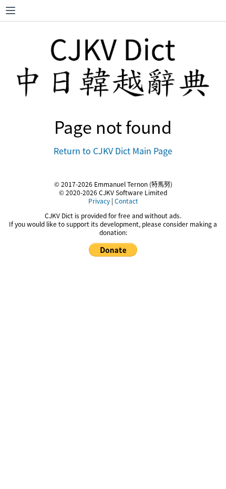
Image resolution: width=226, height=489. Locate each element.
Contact (126, 200)
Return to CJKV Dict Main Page (113, 150)
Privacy (99, 200)
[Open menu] (10, 10)
